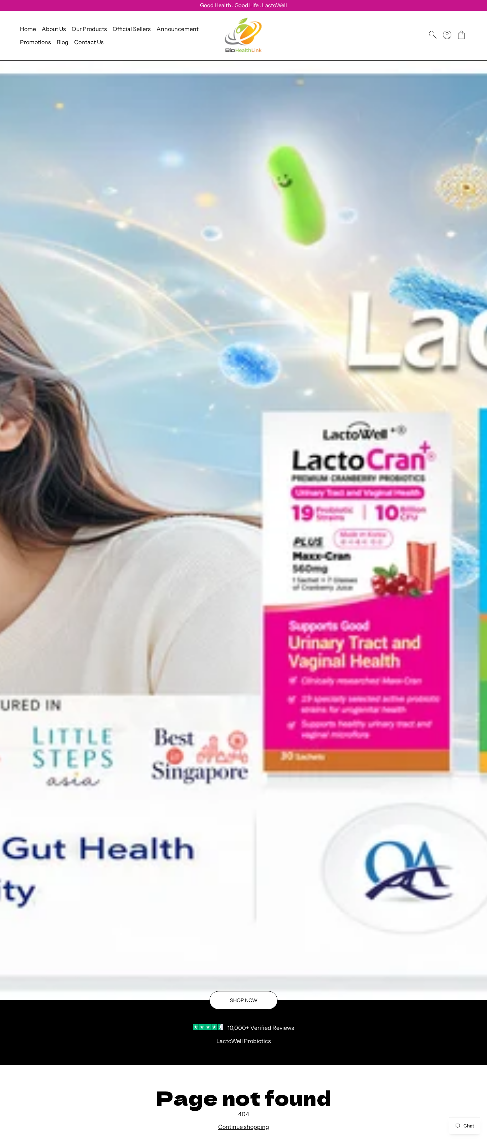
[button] (461, 35)
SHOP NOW (243, 1000)
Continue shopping (243, 1126)
